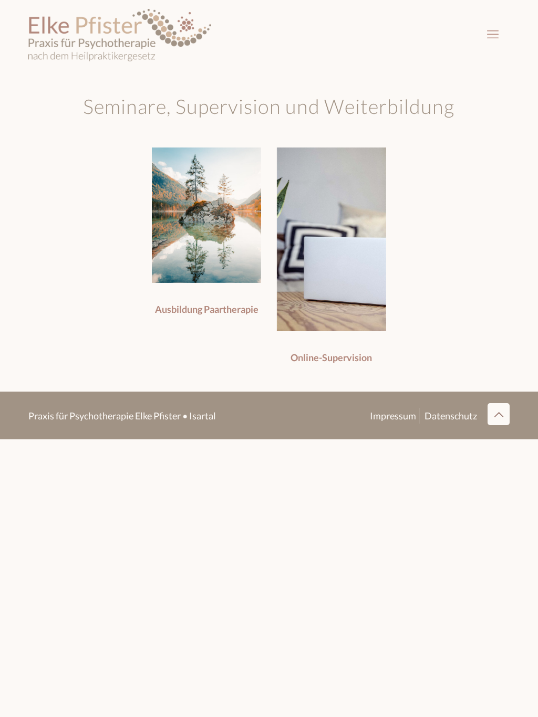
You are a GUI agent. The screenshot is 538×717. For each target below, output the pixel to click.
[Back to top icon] (499, 414)
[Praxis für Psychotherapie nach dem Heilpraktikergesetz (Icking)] (119, 34)
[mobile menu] (493, 34)
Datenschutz (451, 415)
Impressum (393, 415)
